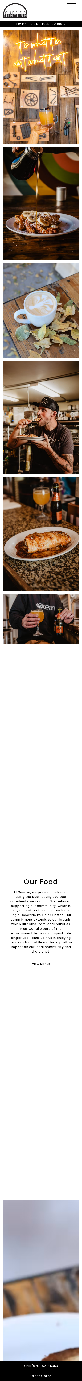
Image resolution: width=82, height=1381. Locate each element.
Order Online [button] (41, 1376)
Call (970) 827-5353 (41, 1366)
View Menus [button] (41, 964)
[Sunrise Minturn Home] (15, 10)
